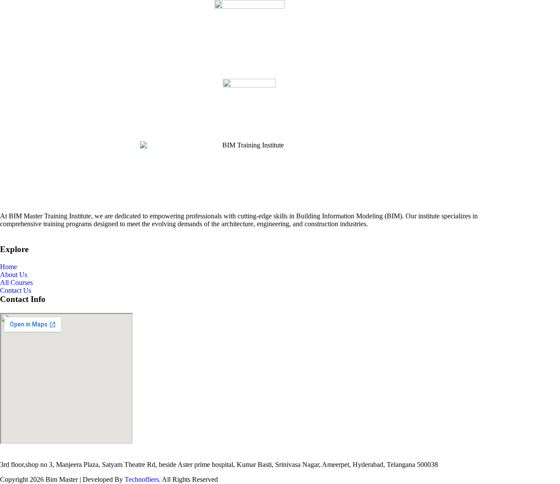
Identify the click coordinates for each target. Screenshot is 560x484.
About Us (13, 274)
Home (8, 266)
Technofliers (142, 479)
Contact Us (15, 290)
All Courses (16, 282)
